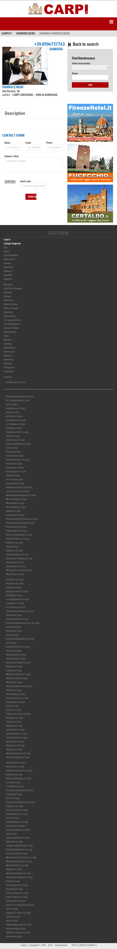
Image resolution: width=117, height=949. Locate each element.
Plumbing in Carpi (14, 889)
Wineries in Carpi (14, 936)
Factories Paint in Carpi (17, 810)
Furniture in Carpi (14, 463)
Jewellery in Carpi (14, 666)
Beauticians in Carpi (15, 408)
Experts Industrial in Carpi (18, 443)
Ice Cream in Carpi (14, 479)
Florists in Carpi (13, 451)
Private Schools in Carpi (17, 893)
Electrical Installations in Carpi (20, 802)
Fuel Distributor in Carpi (17, 821)
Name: (75, 73)
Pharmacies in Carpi (15, 702)
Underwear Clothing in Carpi (19, 558)
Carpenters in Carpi (15, 603)
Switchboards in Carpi (16, 733)
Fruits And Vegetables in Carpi (20, 638)
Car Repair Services (13, 320)
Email (28, 143)
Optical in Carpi (13, 511)
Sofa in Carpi (12, 546)
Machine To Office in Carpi (18, 674)
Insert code (25, 181)
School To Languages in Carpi (20, 904)
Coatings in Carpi (14, 794)
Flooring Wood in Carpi (17, 814)
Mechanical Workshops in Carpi (21, 495)
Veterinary (8, 359)
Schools (7, 296)
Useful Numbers (11, 255)
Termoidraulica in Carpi (17, 554)
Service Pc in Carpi (14, 542)
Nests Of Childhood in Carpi (19, 686)
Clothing (8, 343)
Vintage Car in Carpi (15, 745)
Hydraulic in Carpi (14, 841)
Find (90, 85)
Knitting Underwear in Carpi (19, 849)
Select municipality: (81, 63)
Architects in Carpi (14, 583)
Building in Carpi (14, 595)
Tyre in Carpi (12, 920)
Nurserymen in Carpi (15, 507)
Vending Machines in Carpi (18, 924)
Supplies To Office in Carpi (18, 912)
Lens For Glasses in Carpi (17, 491)
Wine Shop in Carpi (15, 574)
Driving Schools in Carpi (17, 619)
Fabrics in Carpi (13, 627)
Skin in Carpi (12, 908)
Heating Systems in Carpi (18, 837)
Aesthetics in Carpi (15, 579)
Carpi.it (6, 33)
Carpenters (9, 371)
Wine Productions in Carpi (18, 753)
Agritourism (9, 259)
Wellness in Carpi (14, 749)
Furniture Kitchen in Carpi (18, 646)
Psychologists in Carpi (16, 530)
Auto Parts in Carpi (15, 766)
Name (7, 143)
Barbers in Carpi (13, 587)
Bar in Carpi (11, 404)
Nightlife (8, 275)
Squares (7, 263)
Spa (5, 247)
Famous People (11, 308)
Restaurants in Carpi (15, 900)
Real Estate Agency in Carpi (19, 534)
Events (7, 251)
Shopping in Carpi (14, 725)
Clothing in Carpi (14, 428)
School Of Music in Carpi (17, 538)
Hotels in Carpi (13, 475)
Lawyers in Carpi (14, 670)
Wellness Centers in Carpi (18, 932)
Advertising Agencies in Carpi (20, 396)
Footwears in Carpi (15, 455)
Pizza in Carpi (12, 706)
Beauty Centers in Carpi (17, 591)
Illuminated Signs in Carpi (18, 662)
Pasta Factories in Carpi (17, 698)
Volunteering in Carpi (16, 928)
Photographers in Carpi (17, 885)
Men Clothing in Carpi (16, 499)
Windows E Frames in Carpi (19, 570)
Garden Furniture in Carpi (18, 829)
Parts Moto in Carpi (15, 515)
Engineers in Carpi (14, 806)
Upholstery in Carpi (15, 741)
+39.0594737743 (49, 44)
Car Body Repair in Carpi (17, 599)
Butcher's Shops (11, 328)
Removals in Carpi (14, 717)
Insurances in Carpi (15, 483)
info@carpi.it (61, 945)
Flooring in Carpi (14, 630)
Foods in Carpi (12, 818)
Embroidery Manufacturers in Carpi (22, 623)
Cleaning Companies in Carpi (19, 790)
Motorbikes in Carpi (15, 503)
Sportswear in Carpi (15, 729)
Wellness (8, 271)
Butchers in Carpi (14, 416)
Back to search (85, 44)
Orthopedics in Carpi (15, 694)
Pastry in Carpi (13, 881)
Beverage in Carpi (14, 774)
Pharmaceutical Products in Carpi (22, 518)
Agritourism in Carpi (15, 762)
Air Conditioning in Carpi (17, 400)
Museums (8, 284)
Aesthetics (9, 300)
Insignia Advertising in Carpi (19, 845)
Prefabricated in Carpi (16, 526)
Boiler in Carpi (12, 412)
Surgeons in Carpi (14, 550)
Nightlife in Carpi (14, 869)
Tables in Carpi (13, 916)
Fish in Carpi (12, 447)
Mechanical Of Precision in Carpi (21, 857)
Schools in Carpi (13, 721)
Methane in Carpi (14, 682)
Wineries (8, 339)
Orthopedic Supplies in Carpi (19, 877)
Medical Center (11, 304)
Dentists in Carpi (14, 615)
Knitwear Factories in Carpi (18, 487)
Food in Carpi (12, 634)
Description (15, 113)
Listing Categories (12, 243)
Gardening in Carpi (15, 467)
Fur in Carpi (11, 642)
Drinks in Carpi (13, 436)
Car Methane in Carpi (16, 420)
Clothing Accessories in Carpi (19, 611)
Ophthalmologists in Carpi (18, 873)
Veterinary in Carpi (14, 562)
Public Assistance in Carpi (18, 713)
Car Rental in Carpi (15, 786)
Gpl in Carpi (11, 833)
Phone (49, 143)
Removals (8, 312)
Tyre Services (10, 316)
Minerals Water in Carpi (17, 865)
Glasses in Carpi (13, 650)
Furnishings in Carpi (15, 825)
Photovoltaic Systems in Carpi (20, 522)
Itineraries (8, 267)
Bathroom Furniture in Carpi (19, 770)
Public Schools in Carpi (17, 897)
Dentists (8, 355)
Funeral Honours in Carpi (17, 459)
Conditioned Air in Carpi (17, 432)
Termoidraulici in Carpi (16, 737)
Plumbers (8, 363)
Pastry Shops (10, 331)
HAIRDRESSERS (25, 33)
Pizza (6, 335)
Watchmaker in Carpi (16, 566)
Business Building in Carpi (18, 778)
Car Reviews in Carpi (15, 424)
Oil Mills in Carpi (13, 690)
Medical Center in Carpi (17, 678)
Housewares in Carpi (15, 658)
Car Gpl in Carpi (13, 782)
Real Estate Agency (13, 288)
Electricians (9, 367)
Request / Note (12, 156)
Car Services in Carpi (15, 607)
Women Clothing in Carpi (18, 757)
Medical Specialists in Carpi (19, 861)
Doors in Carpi (12, 798)
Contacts (8, 376)
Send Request (32, 196)
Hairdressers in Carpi (16, 382)
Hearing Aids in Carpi (16, 654)
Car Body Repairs (12, 324)
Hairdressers (10, 347)
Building (8, 292)
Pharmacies (9, 351)
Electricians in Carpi (15, 439)
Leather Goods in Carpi (16, 853)
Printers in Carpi (13, 709)
